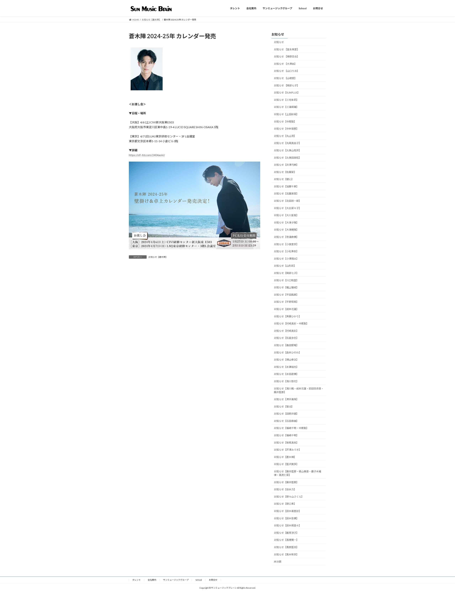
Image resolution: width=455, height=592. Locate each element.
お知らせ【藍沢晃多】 (286, 464)
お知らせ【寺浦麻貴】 (286, 236)
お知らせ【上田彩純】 (286, 114)
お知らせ (279, 42)
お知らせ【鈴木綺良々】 (287, 525)
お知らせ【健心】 (284, 179)
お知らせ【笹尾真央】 (286, 442)
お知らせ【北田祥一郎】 (287, 200)
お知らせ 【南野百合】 (286, 56)
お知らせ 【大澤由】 (285, 63)
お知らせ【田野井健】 (286, 413)
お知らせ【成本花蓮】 (286, 309)
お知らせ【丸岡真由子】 (287, 143)
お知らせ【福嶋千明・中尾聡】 (291, 428)
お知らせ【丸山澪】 (285, 135)
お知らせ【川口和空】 (286, 280)
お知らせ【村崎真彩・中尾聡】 (291, 323)
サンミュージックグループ (176, 579)
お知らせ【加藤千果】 (286, 186)
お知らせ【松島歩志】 (286, 337)
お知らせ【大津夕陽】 (286, 222)
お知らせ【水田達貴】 (286, 373)
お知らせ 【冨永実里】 (286, 49)
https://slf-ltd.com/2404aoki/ (147, 155)
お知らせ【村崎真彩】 (286, 330)
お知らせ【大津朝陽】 (286, 229)
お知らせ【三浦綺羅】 (286, 106)
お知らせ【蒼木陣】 (158, 257)
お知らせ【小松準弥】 (286, 251)
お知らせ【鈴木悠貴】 (286, 518)
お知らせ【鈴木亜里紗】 (287, 511)
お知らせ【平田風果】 (286, 294)
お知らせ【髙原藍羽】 (286, 547)
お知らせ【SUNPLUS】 (287, 92)
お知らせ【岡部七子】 (286, 272)
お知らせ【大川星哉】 (286, 215)
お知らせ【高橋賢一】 (286, 539)
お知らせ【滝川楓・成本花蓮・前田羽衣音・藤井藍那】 (299, 390)
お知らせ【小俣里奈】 (286, 244)
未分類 (277, 561)
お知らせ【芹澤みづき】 (287, 449)
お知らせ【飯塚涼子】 (286, 532)
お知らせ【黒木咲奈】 (286, 554)
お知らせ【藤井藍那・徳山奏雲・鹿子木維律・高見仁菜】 (297, 473)
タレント (136, 579)
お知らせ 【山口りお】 (286, 70)
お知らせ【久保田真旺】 (287, 157)
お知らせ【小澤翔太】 (286, 258)
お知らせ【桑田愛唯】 (286, 345)
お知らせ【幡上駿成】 (286, 287)
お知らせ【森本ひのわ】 (287, 352)
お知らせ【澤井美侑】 (286, 399)
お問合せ (213, 579)
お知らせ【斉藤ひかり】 (287, 316)
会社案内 (152, 579)
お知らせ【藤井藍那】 (286, 482)
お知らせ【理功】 (284, 406)
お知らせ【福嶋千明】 (286, 435)
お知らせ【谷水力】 (285, 489)
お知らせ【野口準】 (285, 503)
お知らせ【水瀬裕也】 (286, 366)
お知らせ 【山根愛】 (285, 78)
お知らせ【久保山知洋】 (287, 150)
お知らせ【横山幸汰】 (286, 359)
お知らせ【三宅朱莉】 (286, 99)
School (199, 579)
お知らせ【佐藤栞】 (285, 171)
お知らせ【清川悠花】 (286, 381)
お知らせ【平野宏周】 (286, 301)
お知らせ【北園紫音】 (286, 193)
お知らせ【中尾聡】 (285, 121)
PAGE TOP (442, 570)
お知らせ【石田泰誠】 (286, 420)
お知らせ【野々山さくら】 (289, 496)
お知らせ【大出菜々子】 (287, 207)
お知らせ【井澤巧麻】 (286, 164)
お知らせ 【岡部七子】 (286, 85)
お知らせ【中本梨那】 (286, 128)
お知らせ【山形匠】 (285, 265)
